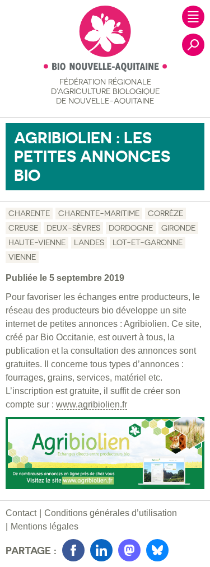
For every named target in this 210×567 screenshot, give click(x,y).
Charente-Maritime (98, 213)
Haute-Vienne (37, 242)
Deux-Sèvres (73, 227)
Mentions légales (44, 526)
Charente (29, 213)
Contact (21, 513)
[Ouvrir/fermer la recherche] (193, 45)
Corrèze (165, 213)
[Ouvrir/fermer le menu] (193, 17)
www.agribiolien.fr (91, 404)
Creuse (23, 227)
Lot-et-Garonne (148, 242)
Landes (89, 242)
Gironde (178, 227)
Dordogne (131, 227)
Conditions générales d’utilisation (110, 513)
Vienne (22, 256)
